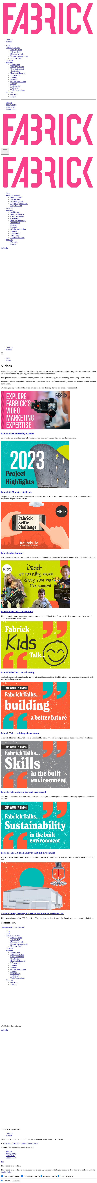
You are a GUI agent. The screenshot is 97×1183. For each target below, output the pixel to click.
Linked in (9, 39)
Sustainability (15, 86)
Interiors (13, 77)
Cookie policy (11, 109)
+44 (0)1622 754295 (10, 1143)
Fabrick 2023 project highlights (16, 492)
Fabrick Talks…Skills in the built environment (23, 792)
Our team (13, 94)
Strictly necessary (66, 1176)
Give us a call (19, 927)
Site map (9, 103)
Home (8, 45)
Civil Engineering (17, 69)
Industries (9, 62)
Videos (8, 360)
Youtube (9, 41)
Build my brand (16, 50)
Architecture (15, 65)
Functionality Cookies (12, 1176)
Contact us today (7, 927)
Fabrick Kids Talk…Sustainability (17, 672)
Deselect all (8, 1181)
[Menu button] (5, 151)
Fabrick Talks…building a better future (20, 733)
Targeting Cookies (49, 1176)
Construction (15, 71)
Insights (13, 96)
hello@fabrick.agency (30, 1143)
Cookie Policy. (6, 1172)
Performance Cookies (31, 1176)
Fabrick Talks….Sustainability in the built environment (28, 853)
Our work (9, 60)
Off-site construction (18, 82)
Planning (13, 84)
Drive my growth (16, 54)
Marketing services (13, 48)
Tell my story (15, 52)
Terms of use (10, 107)
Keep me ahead (16, 58)
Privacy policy (11, 105)
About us (9, 92)
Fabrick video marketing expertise (17, 433)
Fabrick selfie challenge (12, 553)
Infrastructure (15, 75)
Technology (14, 88)
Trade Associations (17, 90)
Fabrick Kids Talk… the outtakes (17, 611)
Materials (13, 79)
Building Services (17, 67)
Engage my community (19, 56)
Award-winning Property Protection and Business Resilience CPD (32, 913)
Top (2, 1162)
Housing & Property (18, 73)
